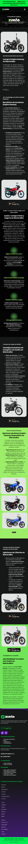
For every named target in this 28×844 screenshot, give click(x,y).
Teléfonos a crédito (8, 773)
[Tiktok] (2, 733)
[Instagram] (6, 733)
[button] (24, 9)
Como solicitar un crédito (10, 772)
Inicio (5, 740)
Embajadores (7, 741)
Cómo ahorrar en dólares (10, 775)
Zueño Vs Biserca (8, 763)
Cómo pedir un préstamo (10, 770)
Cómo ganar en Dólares (9, 771)
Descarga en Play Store (9, 739)
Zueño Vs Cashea (8, 764)
